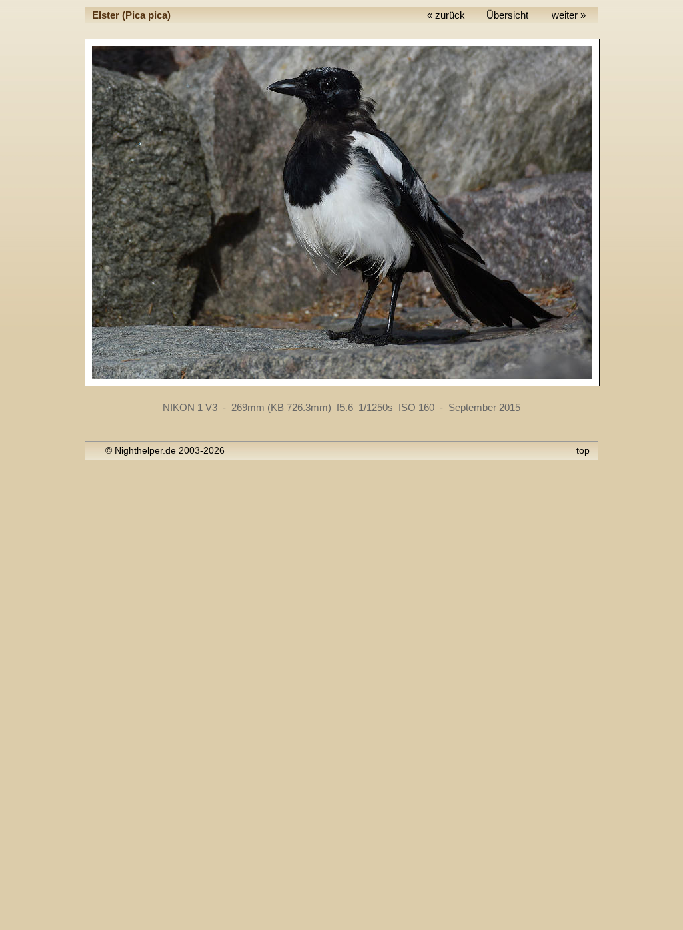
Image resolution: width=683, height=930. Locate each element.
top (583, 450)
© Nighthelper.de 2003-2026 (165, 450)
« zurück (446, 15)
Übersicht (507, 15)
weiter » (569, 15)
